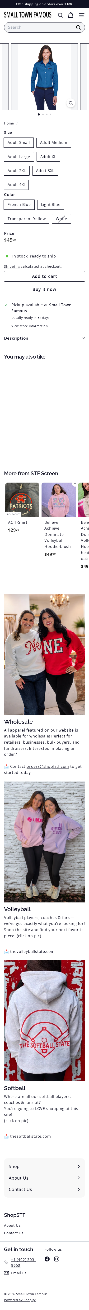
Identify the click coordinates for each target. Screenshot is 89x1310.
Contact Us (13, 1232)
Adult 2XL (17, 170)
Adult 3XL (45, 170)
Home (9, 123)
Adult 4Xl (16, 184)
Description (16, 338)
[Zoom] (70, 102)
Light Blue (51, 204)
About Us (12, 1225)
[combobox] (44, 27)
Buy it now (44, 289)
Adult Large (19, 156)
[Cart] (70, 15)
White (63, 220)
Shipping (12, 266)
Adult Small (19, 142)
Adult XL (48, 156)
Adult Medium (54, 142)
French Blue (19, 204)
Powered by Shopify (20, 1300)
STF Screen (44, 473)
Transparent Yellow (27, 218)
